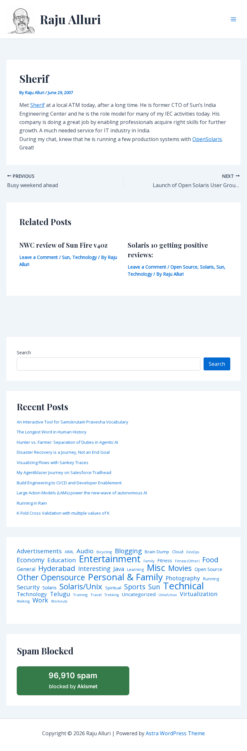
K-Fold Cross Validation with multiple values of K (63, 513)
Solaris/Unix (80, 586)
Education (61, 560)
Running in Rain (32, 503)
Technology (84, 257)
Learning (135, 570)
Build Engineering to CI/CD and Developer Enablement (69, 483)
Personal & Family (125, 576)
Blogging (128, 550)
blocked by (73, 680)
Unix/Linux (168, 595)
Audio (85, 551)
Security (28, 587)
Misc (156, 567)
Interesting (94, 569)
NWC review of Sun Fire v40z (63, 245)
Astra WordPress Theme (175, 733)
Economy (30, 559)
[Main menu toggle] (233, 19)
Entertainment (110, 559)
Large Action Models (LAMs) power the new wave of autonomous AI (82, 493)
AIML (69, 552)
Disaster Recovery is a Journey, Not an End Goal (63, 452)
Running (211, 579)
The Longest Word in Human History (52, 432)
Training (80, 595)
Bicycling (104, 552)
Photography (183, 578)
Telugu (60, 594)
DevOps (192, 552)
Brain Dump (157, 552)
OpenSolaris (207, 139)
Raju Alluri (70, 19)
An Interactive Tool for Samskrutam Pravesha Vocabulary (72, 422)
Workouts (59, 601)
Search (24, 352)
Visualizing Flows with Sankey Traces (52, 462)
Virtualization (198, 594)
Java (118, 569)
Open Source (183, 267)
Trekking (112, 595)
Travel (96, 595)
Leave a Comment (38, 257)
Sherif (37, 105)
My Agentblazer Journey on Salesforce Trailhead (64, 472)
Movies (180, 568)
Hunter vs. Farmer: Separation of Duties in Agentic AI (67, 442)
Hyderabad (56, 568)
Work (40, 600)
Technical (183, 586)
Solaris (207, 267)
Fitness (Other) (187, 561)
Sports (134, 586)
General (26, 569)
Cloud (177, 552)
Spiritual (113, 588)
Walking (23, 601)
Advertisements (39, 551)
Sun (66, 257)
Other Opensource (51, 577)
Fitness (164, 560)
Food (210, 559)
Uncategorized (139, 594)
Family (148, 561)
